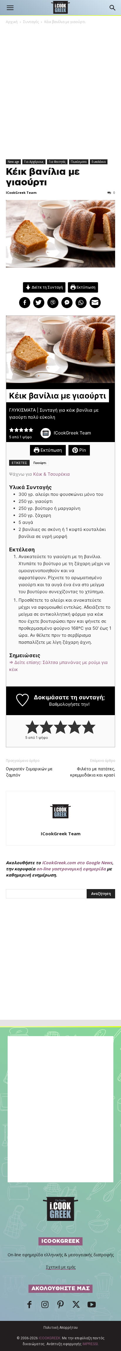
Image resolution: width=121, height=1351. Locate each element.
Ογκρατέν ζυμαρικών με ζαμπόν (29, 772)
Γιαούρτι (39, 463)
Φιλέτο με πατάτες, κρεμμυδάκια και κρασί (92, 772)
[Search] (113, 8)
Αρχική (12, 21)
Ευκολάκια (99, 162)
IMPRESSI (90, 1344)
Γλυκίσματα (79, 162)
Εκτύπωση (85, 287)
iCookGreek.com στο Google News (77, 862)
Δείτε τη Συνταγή (47, 287)
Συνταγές (31, 21)
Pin (82, 450)
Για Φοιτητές (57, 162)
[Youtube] (92, 1306)
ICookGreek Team (21, 192)
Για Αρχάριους (34, 162)
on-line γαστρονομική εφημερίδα (71, 869)
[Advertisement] (60, 971)
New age (13, 162)
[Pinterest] (60, 1306)
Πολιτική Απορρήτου (60, 1328)
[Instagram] (45, 1306)
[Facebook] (29, 1306)
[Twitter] (76, 1306)
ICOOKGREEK (49, 1338)
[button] (10, 8)
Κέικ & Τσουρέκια (51, 474)
